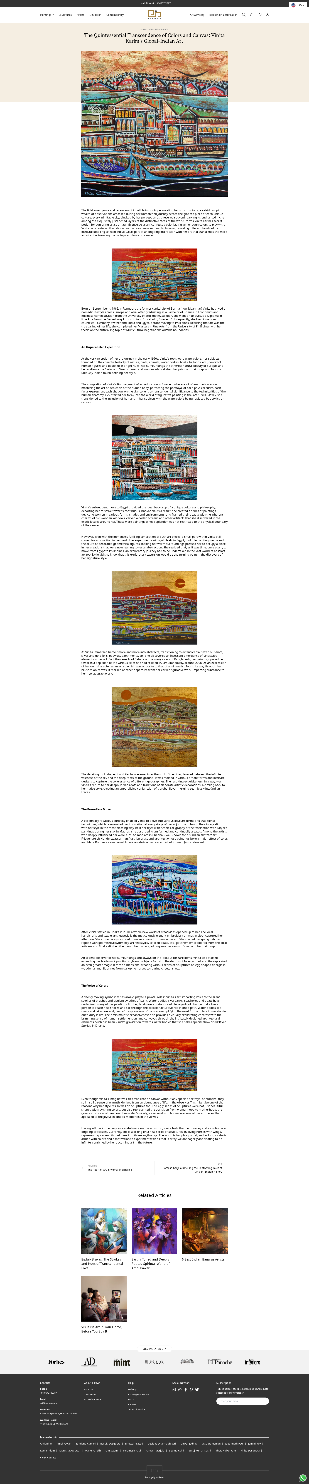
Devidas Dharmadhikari (162, 1443)
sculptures (65, 14)
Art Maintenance (92, 1399)
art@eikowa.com (48, 1403)
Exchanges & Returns (138, 1394)
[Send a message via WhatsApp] (303, 1478)
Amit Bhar (46, 1443)
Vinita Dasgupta (250, 1450)
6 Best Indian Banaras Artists (203, 1259)
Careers (132, 1404)
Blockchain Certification (223, 14)
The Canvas (90, 1394)
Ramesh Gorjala (155, 1450)
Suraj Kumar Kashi (200, 1450)
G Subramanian (211, 1443)
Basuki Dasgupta (110, 1443)
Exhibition (95, 14)
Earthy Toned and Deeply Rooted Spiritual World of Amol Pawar (151, 1263)
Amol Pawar (64, 1443)
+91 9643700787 (161, 3)
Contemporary (115, 14)
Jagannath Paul (234, 1443)
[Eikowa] (154, 15)
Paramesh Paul (132, 1450)
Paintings (45, 14)
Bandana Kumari (85, 1443)
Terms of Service (136, 1409)
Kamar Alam (47, 1450)
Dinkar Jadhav (189, 1443)
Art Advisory (197, 14)
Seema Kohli (176, 1450)
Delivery (132, 1389)
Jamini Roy (254, 1443)
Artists (80, 14)
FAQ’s (131, 1399)
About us (88, 1389)
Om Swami (112, 1450)
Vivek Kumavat (48, 1457)
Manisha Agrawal (69, 1450)
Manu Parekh (93, 1450)
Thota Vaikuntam (226, 1450)
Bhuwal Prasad (134, 1443)
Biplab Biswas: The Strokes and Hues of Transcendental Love (102, 1263)
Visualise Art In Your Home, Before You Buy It (101, 1329)
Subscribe (260, 1401)
